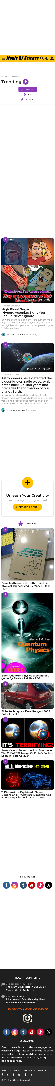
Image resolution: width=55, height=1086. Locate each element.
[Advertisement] (27, 30)
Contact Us (29, 1070)
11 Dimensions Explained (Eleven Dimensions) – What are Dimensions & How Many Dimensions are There (26, 795)
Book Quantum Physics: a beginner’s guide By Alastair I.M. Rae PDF (25, 677)
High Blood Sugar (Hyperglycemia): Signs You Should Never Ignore (23, 312)
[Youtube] (31, 885)
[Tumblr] (23, 885)
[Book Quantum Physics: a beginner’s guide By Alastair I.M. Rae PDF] (27, 633)
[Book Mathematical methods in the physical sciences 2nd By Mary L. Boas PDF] (27, 554)
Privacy (42, 1070)
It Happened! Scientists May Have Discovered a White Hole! (25, 1001)
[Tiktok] (40, 885)
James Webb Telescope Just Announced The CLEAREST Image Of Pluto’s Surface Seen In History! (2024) (27, 753)
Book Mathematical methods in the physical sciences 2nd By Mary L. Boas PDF (25, 586)
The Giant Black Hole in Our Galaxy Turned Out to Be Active (26, 988)
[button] (3, 58)
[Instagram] (14, 885)
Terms (17, 1070)
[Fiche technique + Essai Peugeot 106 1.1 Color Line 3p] (27, 696)
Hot (30, 94)
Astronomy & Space (10, 375)
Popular (29, 99)
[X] (48, 885)
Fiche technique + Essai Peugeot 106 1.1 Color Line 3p (26, 713)
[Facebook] (6, 885)
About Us (6, 1070)
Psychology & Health (11, 306)
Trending (29, 89)
